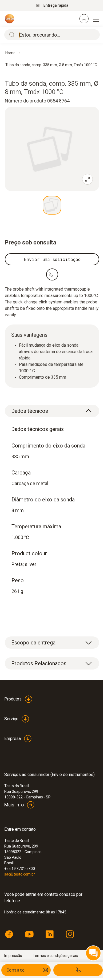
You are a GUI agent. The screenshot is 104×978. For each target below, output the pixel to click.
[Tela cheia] (87, 179)
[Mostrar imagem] (52, 205)
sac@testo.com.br (19, 874)
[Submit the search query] (10, 34)
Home (10, 53)
